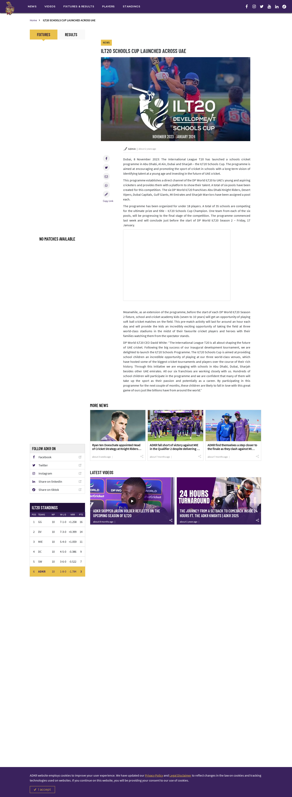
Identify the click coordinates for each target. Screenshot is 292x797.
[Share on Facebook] (106, 158)
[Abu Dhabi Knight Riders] (10, 8)
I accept (44, 789)
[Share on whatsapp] (106, 185)
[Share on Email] (106, 176)
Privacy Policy (154, 775)
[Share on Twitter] (106, 167)
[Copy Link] (106, 194)
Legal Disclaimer (180, 775)
